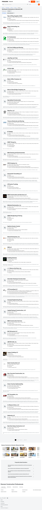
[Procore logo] (5, 1)
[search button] (39, 4)
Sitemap (2, 506)
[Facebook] (2, 498)
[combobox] (33, 4)
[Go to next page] (26, 440)
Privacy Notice (2, 501)
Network (11, 1)
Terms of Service (3, 503)
